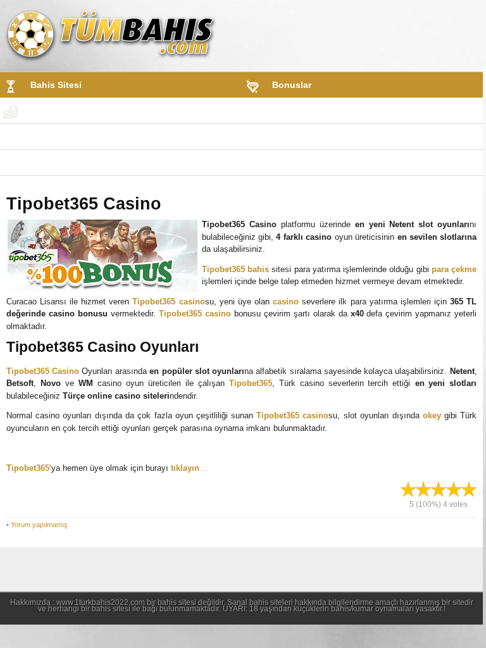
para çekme (454, 269)
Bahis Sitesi (56, 85)
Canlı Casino (297, 137)
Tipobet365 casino (168, 301)
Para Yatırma (57, 111)
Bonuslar (291, 85)
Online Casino (61, 137)
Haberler (290, 163)
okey (432, 415)
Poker (42, 163)
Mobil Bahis (297, 111)
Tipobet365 (250, 383)
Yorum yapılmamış (39, 524)
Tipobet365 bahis (235, 269)
